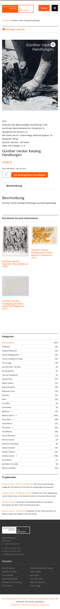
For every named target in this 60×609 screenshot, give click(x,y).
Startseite (6, 20)
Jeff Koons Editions (9, 502)
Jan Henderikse (8, 371)
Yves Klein (6, 403)
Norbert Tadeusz (8, 452)
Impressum (44, 605)
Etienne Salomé (8, 439)
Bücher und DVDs (9, 468)
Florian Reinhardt (8, 435)
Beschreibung (14, 185)
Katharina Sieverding (10, 444)
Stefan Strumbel (8, 448)
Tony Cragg (6, 363)
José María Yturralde (10, 464)
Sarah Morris (7, 423)
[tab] (14, 185)
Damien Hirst (7, 379)
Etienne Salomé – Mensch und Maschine (17, 484)
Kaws (4, 399)
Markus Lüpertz (8, 415)
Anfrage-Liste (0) (14, 29)
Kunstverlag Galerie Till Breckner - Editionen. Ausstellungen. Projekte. (29, 598)
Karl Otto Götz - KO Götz (11, 367)
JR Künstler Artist (8, 391)
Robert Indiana (7, 383)
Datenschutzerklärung (30, 605)
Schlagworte (15, 605)
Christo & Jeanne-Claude (41, 568)
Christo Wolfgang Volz (10, 355)
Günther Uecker (8, 456)
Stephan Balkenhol (9, 351)
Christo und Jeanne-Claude (12, 359)
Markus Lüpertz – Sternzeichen (14, 511)
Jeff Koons (6, 411)
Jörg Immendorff (8, 387)
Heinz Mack (6, 419)
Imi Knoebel (6, 407)
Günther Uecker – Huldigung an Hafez (17, 493)
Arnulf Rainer (7, 431)
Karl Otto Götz (36, 578)
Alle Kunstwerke (8, 342)
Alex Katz (5, 395)
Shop (44, 8)
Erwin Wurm (7, 460)
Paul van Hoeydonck (10, 375)
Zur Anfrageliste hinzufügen (29, 175)
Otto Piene (6, 427)
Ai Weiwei (6, 346)
